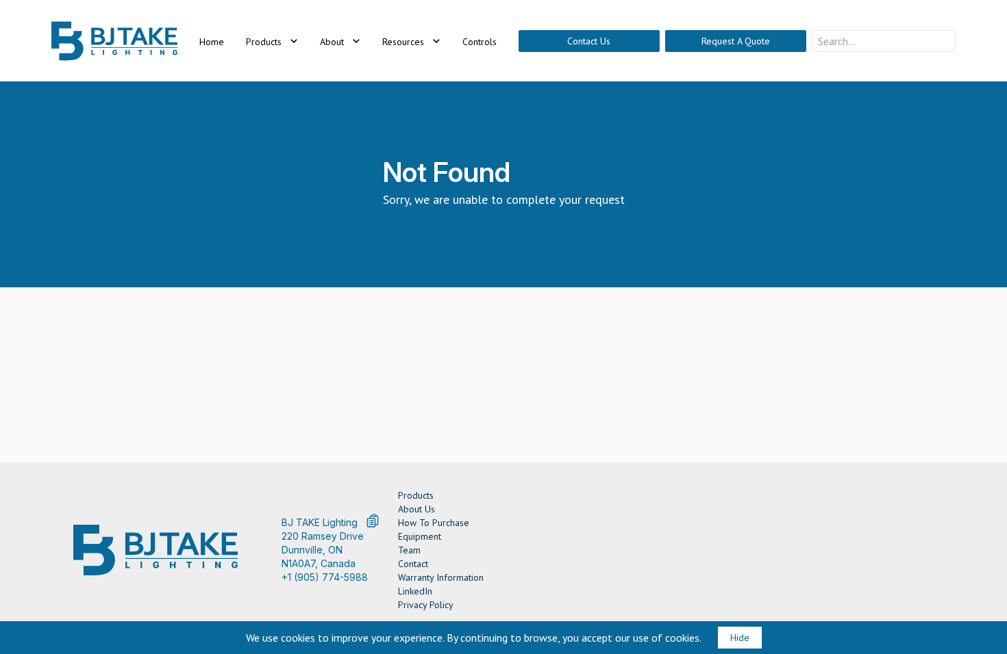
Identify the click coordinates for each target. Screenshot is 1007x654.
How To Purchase (433, 522)
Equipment (419, 536)
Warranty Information (441, 577)
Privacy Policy (425, 605)
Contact (413, 564)
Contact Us (588, 41)
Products (416, 495)
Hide (739, 637)
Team (409, 550)
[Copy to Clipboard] (372, 520)
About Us (416, 509)
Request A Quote (735, 41)
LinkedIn (415, 591)
